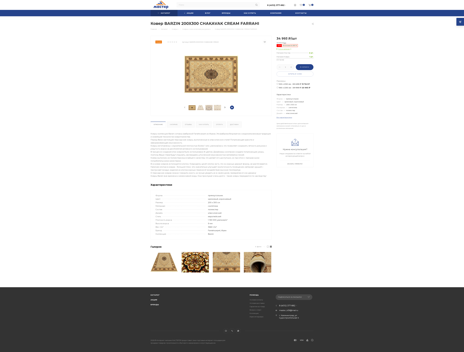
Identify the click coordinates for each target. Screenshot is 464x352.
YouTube (225, 330)
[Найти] (256, 4)
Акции (154, 300)
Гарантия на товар (257, 306)
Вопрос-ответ (255, 310)
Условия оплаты (256, 300)
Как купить (204, 124)
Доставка (234, 124)
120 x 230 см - (294, 84)
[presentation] (184, 107)
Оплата (219, 124)
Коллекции (254, 313)
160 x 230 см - (294, 87)
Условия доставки (257, 303)
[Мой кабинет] (295, 5)
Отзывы (188, 124)
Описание (158, 124)
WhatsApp (238, 330)
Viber (232, 330)
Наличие (174, 124)
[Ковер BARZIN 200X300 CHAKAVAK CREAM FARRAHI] (211, 74)
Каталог (155, 295)
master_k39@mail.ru (288, 310)
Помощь (254, 295)
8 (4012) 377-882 (275, 5)
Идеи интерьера (256, 317)
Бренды (155, 305)
